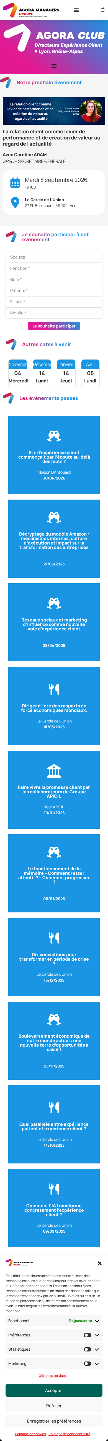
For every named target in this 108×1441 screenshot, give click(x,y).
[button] (99, 1263)
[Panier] (102, 9)
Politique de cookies (30, 1434)
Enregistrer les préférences (54, 1421)
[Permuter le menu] (76, 10)
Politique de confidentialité (69, 1434)
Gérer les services (52, 1375)
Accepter (54, 1390)
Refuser (54, 1406)
